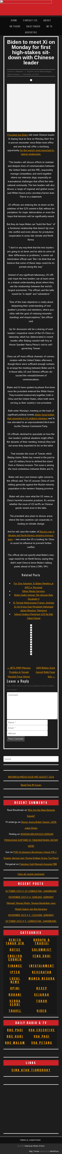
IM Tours (14, 26)
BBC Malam (15, 1043)
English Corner (33, 71)
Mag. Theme (34, 1151)
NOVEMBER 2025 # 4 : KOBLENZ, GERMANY (31, 897)
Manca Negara (45, 71)
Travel (15, 1011)
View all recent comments (31, 874)
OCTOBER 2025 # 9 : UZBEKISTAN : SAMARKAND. (31, 921)
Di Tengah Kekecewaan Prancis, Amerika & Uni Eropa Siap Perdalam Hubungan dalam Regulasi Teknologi (33, 606)
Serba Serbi (15, 1002)
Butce (15, 950)
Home (14, 20)
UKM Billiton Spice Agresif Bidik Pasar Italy (45, 672)
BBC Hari (15, 1036)
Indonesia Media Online (34, 1146)
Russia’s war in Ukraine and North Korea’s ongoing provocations (31, 535)
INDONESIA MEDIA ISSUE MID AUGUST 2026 (31, 776)
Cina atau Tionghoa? (31, 1070)
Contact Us (30, 20)
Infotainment (41, 966)
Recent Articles (13, 74)
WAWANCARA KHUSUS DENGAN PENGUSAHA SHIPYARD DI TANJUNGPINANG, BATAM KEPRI (31, 840)
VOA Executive (42, 1030)
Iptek (15, 972)
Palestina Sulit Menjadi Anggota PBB (38, 864)
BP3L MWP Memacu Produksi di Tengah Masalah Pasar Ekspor (19, 672)
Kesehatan (42, 972)
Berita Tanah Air (15, 941)
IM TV (49, 26)
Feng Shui (42, 956)
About (47, 20)
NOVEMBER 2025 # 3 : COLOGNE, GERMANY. (31, 915)
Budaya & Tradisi (41, 941)
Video (42, 1011)
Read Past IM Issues (31, 784)
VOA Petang (41, 1043)
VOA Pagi (42, 1036)
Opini (15, 988)
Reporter (19, 71)
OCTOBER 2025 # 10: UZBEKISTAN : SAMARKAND (31, 891)
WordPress (54, 1151)
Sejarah (41, 995)
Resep (41, 988)
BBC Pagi (15, 1030)
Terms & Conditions (30, 1140)
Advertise (31, 32)
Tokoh (42, 1001)
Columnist (42, 950)
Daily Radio (33, 26)
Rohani (15, 995)
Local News (15, 980)
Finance (15, 966)
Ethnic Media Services (33, 591)
